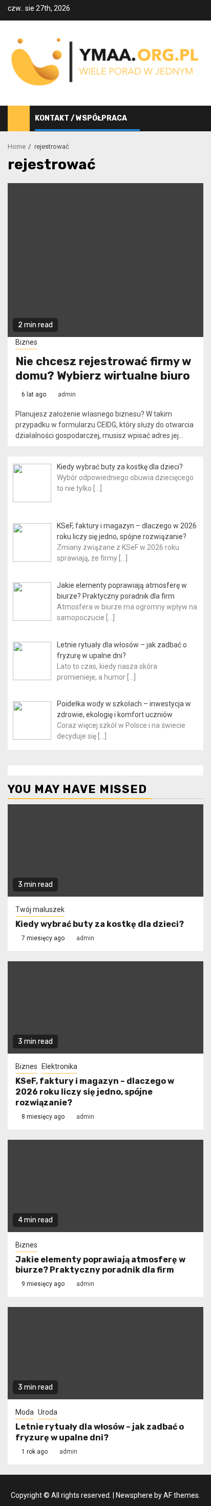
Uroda (47, 1412)
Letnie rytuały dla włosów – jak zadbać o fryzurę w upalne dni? (99, 1432)
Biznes (26, 342)
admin (67, 394)
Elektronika (59, 1066)
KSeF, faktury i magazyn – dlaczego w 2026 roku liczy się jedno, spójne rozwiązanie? (94, 1091)
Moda (24, 1412)
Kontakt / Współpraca (81, 118)
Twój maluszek (40, 909)
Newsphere (134, 1495)
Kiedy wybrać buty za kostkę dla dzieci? (99, 924)
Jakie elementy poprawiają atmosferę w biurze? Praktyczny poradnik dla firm (100, 1265)
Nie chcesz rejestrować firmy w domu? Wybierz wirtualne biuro (103, 368)
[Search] (195, 118)
